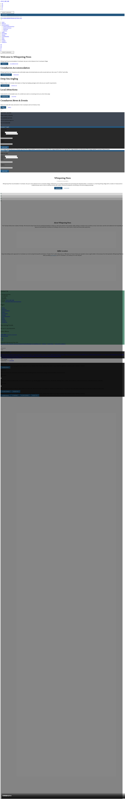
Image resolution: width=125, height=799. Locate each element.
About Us (4, 23)
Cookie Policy (50, 344)
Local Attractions (5, 36)
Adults (2, 135)
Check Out (3, 133)
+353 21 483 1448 (5, 1)
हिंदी (83, 354)
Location (4, 40)
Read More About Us (62, 230)
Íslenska (106, 354)
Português (15, 356)
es (2, 6)
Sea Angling (4, 33)
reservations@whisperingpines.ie (13, 301)
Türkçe (119, 354)
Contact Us (4, 42)
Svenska (38, 356)
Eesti (30, 354)
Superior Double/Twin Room (8, 26)
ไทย (123, 354)
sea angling (53, 255)
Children (3, 141)
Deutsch (3, 354)
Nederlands (115, 354)
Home (3, 22)
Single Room (5, 29)
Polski (20, 356)
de (2, 3)
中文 (60, 356)
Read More (58, 188)
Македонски (54, 354)
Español (11, 354)
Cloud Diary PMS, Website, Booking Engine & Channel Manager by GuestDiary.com (21, 344)
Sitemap (44, 344)
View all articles (4, 336)
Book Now (16, 74)
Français (15, 354)
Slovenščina (50, 356)
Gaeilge (40, 354)
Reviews (3, 35)
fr (2, 8)
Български (70, 354)
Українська (3, 356)
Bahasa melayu (61, 354)
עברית (103, 354)
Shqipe (45, 356)
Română (33, 356)
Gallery (3, 32)
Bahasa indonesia (97, 354)
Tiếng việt (24, 356)
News (3, 38)
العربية (33, 354)
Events (3, 39)
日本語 (8, 356)
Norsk (110, 354)
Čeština (80, 354)
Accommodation (5, 25)
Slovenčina (56, 356)
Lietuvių (44, 354)
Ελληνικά (26, 354)
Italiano (19, 354)
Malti (66, 354)
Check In (3, 132)
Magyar (86, 354)
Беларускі (75, 354)
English (6, 354)
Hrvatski (90, 354)
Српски (41, 356)
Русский (29, 356)
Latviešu (48, 354)
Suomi (36, 354)
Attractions (5, 96)
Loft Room (5, 30)
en (2, 5)
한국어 (11, 356)
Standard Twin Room (7, 27)
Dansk (22, 354)
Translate (11, 360)
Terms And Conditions (60, 344)
